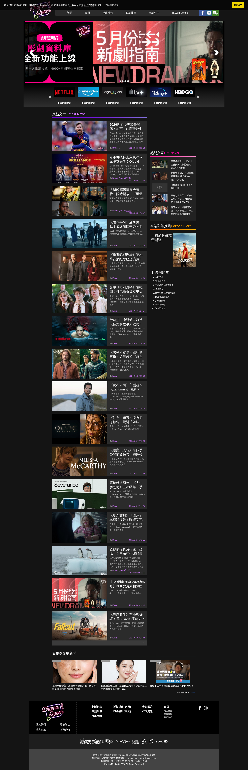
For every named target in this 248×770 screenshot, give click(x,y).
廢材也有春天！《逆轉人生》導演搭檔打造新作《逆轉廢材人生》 (181, 198)
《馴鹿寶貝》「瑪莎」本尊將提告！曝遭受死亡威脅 (126, 520)
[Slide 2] (123, 81)
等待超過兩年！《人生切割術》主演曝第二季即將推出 (126, 487)
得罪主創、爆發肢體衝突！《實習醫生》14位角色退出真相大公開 (182, 210)
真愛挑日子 (160, 281)
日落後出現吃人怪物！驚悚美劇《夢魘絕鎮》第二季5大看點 (181, 164)
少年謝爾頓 (160, 300)
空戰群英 (159, 277)
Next (197, 96)
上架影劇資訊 (64, 103)
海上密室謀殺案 (162, 297)
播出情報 (108, 12)
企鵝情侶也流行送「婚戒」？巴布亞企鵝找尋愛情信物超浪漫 (126, 553)
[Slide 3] (125, 81)
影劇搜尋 (131, 12)
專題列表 (97, 711)
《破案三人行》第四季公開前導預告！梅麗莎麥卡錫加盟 (126, 454)
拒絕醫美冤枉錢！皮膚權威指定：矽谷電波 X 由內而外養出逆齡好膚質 (124, 687)
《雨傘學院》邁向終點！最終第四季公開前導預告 (126, 226)
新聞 (69, 12)
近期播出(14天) (122, 706)
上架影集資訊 (184, 103)
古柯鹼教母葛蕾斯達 (164, 285)
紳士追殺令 (160, 304)
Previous (50, 96)
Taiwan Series (180, 12)
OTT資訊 (147, 711)
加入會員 (168, 711)
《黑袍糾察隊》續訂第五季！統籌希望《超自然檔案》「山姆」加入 (126, 357)
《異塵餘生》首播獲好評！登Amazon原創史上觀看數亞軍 (127, 619)
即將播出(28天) (122, 711)
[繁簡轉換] (215, 13)
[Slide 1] (120, 81)
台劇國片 (154, 12)
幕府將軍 (162, 272)
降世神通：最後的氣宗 (165, 293)
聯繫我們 (65, 729)
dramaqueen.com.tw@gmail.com (141, 758)
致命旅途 (159, 289)
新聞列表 (97, 706)
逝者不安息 (160, 308)
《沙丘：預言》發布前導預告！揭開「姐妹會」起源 (126, 422)
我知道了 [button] (238, 5)
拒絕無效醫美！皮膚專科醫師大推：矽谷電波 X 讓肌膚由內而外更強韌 (74, 687)
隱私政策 (41, 729)
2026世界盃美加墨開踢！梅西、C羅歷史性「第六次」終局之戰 (126, 129)
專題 (87, 12)
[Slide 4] (128, 81)
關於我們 (41, 724)
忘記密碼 (168, 717)
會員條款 (168, 714)
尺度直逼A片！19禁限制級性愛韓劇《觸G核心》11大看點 (182, 176)
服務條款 (65, 724)
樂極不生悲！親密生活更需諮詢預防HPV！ (172, 685)
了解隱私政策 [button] (112, 5)
